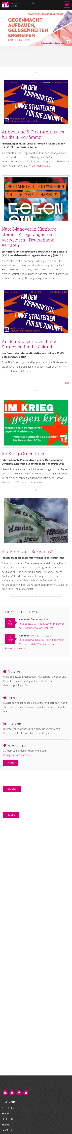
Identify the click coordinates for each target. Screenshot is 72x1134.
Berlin (5, 1113)
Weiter (11, 762)
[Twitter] (12, 1093)
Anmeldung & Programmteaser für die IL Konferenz (33, 134)
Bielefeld (7, 1119)
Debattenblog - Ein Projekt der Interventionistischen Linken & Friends (36, 56)
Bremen (6, 1124)
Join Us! (11, 814)
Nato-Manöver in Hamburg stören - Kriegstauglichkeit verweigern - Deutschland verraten (29, 237)
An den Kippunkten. (39, 165)
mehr (67, 382)
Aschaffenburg (11, 1108)
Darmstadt (8, 1130)
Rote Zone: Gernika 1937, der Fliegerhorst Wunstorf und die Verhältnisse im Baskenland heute (34, 644)
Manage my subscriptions (16, 755)
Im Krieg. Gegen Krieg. (24, 453)
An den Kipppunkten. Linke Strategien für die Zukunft (29, 344)
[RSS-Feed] (5, 1093)
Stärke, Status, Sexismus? (27, 551)
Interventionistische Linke (56, 51)
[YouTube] (26, 1093)
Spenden (12, 788)
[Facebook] (19, 1093)
